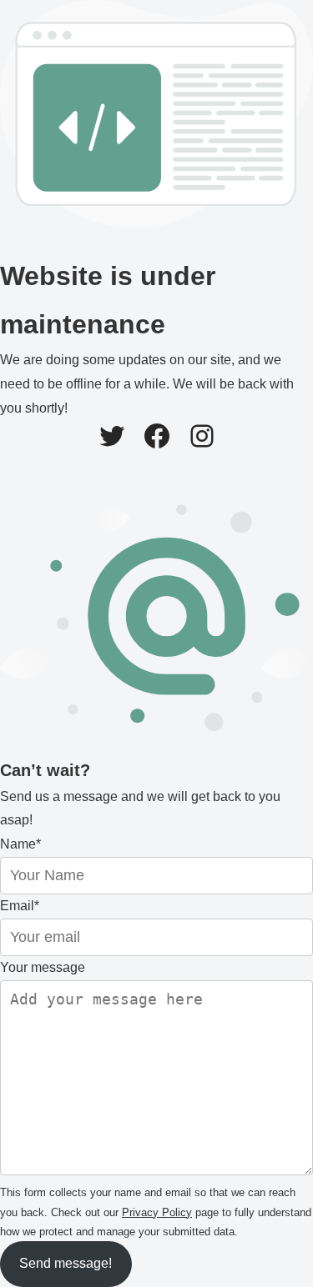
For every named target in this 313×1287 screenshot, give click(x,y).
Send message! (65, 1263)
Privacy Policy (157, 1212)
